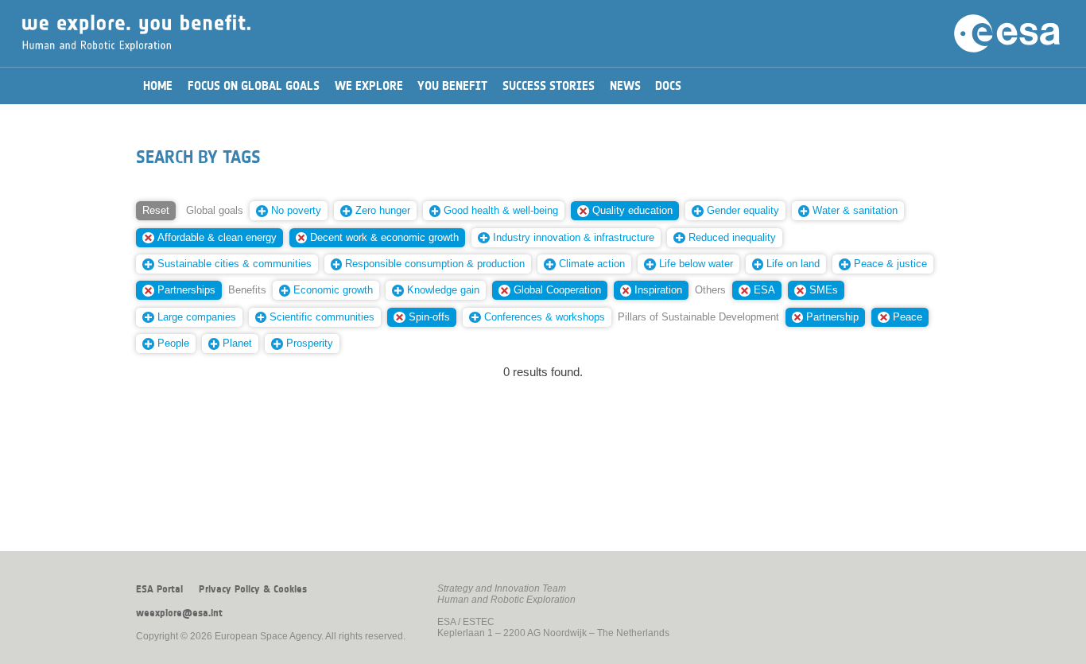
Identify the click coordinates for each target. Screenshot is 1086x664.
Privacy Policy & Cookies (253, 589)
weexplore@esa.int (179, 613)
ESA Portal (159, 589)
